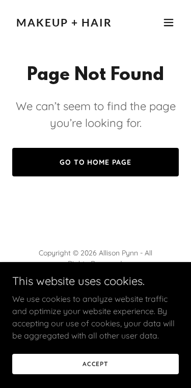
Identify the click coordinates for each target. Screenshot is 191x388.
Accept (95, 364)
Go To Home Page (96, 162)
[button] (168, 22)
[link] (70, 23)
